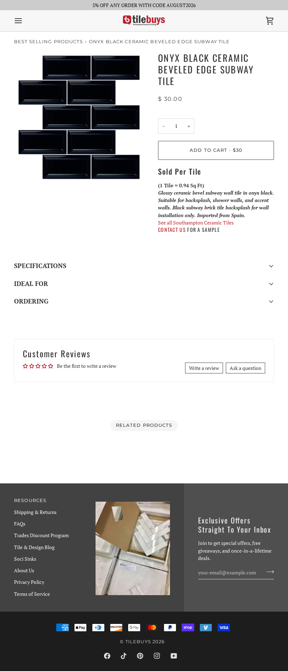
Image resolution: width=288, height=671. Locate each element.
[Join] (268, 571)
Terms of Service (32, 594)
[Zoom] (27, 169)
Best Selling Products (48, 41)
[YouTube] (174, 656)
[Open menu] (24, 20)
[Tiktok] (123, 656)
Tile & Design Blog (34, 547)
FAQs (19, 523)
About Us (24, 570)
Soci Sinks (25, 558)
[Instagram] (157, 656)
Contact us (172, 229)
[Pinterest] (140, 656)
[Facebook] (107, 656)
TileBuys (138, 641)
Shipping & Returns (35, 512)
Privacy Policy (29, 582)
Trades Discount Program (41, 535)
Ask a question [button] (245, 368)
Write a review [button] (204, 368)
